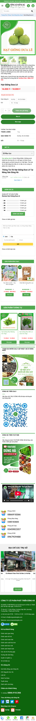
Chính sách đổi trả (6, 636)
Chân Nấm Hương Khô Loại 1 (26, 283)
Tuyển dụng (4, 681)
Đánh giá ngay (18, 214)
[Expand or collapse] (32, 153)
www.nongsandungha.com (14, 620)
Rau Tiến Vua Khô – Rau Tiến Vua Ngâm (9, 283)
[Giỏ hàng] (33, 5)
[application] (18, 493)
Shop (9, 15)
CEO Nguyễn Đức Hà (7, 672)
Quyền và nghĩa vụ (6, 658)
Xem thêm (17, 180)
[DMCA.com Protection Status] (14, 624)
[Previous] (2, 37)
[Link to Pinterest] (17, 701)
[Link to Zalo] (7, 701)
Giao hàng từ (4, 99)
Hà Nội (19, 136)
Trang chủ (4, 15)
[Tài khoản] (28, 5)
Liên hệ (3, 675)
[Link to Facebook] (3, 701)
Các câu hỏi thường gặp (8, 652)
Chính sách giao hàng (7, 633)
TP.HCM (17, 710)
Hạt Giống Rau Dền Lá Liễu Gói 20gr (26, 332)
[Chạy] (4, 500)
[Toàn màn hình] (31, 500)
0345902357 (14, 529)
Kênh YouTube (5, 678)
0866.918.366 (14, 693)
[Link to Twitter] (12, 701)
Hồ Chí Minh (25, 136)
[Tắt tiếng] (29, 500)
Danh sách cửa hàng (7, 684)
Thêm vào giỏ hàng (21, 110)
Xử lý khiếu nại (5, 661)
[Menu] (2, 5)
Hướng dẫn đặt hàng (7, 655)
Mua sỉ (18, 116)
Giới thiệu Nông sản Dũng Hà (9, 669)
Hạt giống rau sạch (17, 15)
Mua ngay (9, 294)
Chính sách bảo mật (7, 645)
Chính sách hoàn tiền (7, 639)
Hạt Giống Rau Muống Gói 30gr (8, 332)
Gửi (18, 244)
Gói (2, 102)
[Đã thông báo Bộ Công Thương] (5, 624)
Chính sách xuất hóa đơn (8, 642)
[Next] (33, 37)
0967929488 (14, 536)
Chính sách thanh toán (7, 649)
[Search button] (32, 11)
